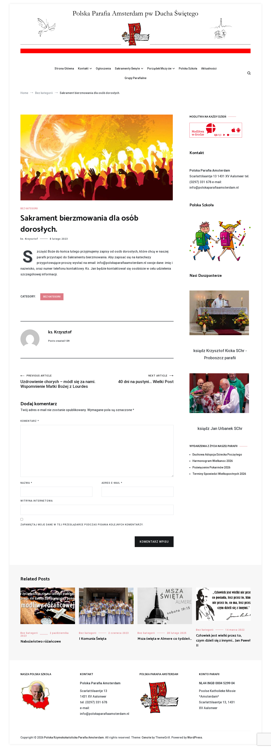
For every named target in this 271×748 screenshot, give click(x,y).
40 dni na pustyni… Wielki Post (146, 379)
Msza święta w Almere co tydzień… (164, 639)
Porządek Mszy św (159, 68)
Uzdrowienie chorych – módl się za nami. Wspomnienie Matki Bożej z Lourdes (57, 381)
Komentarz (29, 421)
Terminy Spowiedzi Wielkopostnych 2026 (219, 473)
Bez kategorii (29, 208)
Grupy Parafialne (135, 78)
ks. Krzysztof (29, 238)
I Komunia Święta (92, 639)
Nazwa (26, 483)
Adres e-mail (112, 483)
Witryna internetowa (36, 500)
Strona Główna (64, 68)
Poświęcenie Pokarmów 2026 (211, 467)
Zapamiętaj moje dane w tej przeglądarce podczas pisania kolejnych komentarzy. (81, 524)
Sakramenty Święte (127, 68)
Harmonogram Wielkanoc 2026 (212, 460)
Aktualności (209, 68)
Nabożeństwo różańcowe (40, 642)
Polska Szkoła (188, 68)
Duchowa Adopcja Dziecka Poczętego (217, 454)
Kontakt (83, 68)
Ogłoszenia (103, 68)
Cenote (146, 737)
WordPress (194, 737)
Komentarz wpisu (154, 541)
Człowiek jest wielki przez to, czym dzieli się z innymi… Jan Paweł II (223, 641)
